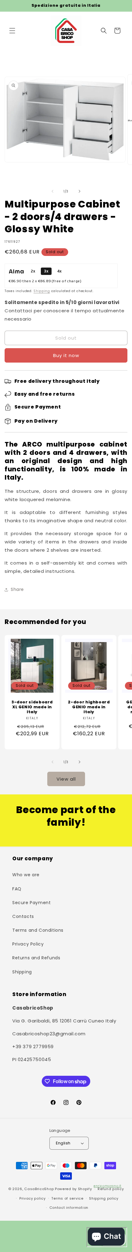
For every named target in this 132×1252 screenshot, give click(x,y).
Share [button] (17, 589)
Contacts (23, 916)
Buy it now (66, 355)
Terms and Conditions (38, 930)
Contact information (68, 1207)
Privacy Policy (28, 944)
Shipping (41, 291)
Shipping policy (103, 1198)
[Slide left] (52, 191)
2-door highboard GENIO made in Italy (89, 707)
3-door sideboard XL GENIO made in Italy (32, 707)
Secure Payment (31, 903)
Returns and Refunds (36, 958)
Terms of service (67, 1198)
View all (66, 779)
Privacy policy (32, 1198)
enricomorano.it (108, 1186)
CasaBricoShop (39, 1188)
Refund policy (111, 1188)
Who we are (26, 875)
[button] (12, 30)
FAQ (16, 889)
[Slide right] (79, 191)
